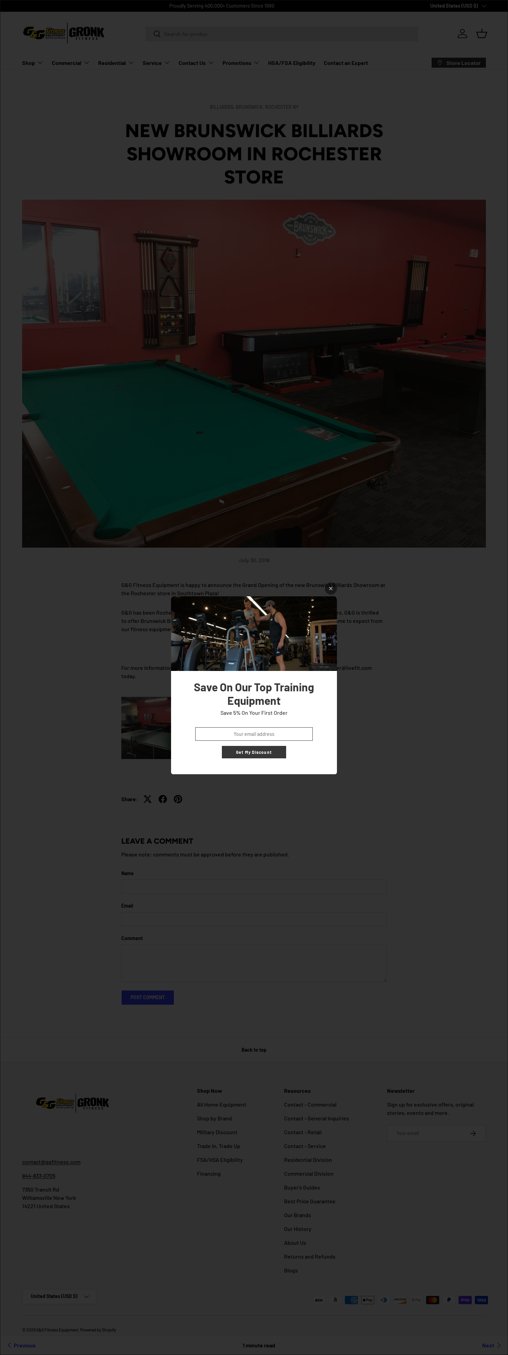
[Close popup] (331, 588)
